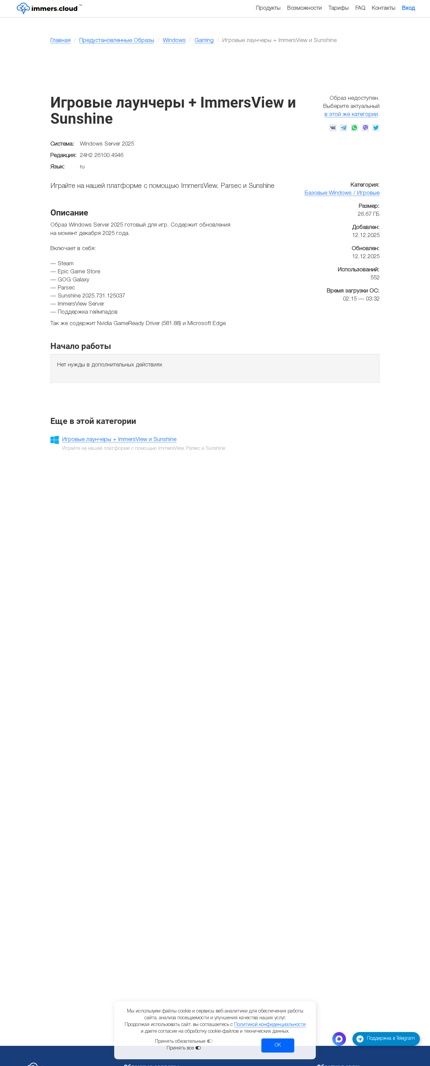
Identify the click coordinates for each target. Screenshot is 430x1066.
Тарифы (339, 8)
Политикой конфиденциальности (270, 1025)
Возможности (304, 8)
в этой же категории (351, 114)
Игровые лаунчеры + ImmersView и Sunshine (119, 439)
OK (278, 1045)
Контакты (383, 8)
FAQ (360, 8)
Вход (408, 8)
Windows (174, 40)
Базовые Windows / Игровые (342, 193)
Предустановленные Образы (116, 40)
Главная (60, 40)
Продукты (268, 8)
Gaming (204, 40)
